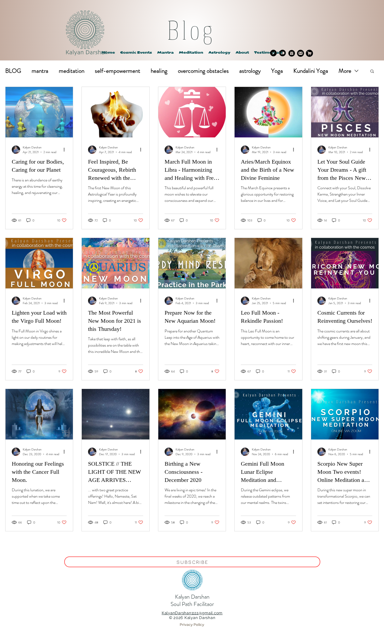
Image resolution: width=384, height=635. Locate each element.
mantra (40, 71)
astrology (250, 71)
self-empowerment (117, 71)
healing (159, 71)
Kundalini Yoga (310, 71)
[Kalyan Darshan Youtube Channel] (282, 53)
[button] (219, 53)
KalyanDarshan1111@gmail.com (192, 613)
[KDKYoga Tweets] (273, 53)
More (345, 71)
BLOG (13, 71)
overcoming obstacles (203, 71)
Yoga (277, 71)
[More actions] (66, 150)
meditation (71, 71)
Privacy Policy (192, 624)
